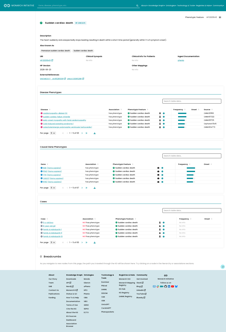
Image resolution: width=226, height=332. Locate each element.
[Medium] (161, 286)
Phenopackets (107, 312)
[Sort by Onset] (198, 109)
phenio (181, 60)
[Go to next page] (81, 133)
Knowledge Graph (157, 6)
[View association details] (163, 113)
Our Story (53, 279)
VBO (85, 301)
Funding (52, 297)
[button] (181, 113)
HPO (85, 290)
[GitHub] (165, 286)
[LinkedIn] (169, 286)
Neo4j (69, 286)
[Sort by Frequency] (184, 109)
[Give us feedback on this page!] (223, 267)
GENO (86, 305)
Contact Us (54, 290)
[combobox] (88, 5)
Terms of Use (72, 305)
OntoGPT (105, 304)
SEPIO (86, 309)
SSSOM (104, 293)
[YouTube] (172, 286)
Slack (139, 283)
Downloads (71, 279)
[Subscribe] (154, 286)
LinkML (104, 289)
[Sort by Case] (46, 218)
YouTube (141, 294)
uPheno (87, 286)
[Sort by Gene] (47, 164)
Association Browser (71, 324)
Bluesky (140, 297)
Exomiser (105, 282)
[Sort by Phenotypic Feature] (147, 109)
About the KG (72, 312)
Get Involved (142, 279)
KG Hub (122, 289)
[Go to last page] (86, 133)
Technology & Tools (186, 6)
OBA (85, 297)
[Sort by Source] (211, 109)
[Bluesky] (176, 286)
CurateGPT (106, 308)
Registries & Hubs (204, 6)
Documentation (73, 301)
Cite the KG (71, 309)
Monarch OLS (124, 279)
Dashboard (71, 320)
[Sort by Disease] (49, 109)
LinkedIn (140, 290)
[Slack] (158, 286)
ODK (103, 300)
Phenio (87, 294)
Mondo (87, 279)
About (144, 6)
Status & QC (71, 294)
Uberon (87, 283)
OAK (103, 297)
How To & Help (72, 297)
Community (218, 6)
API (67, 283)
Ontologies (171, 6)
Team (51, 283)
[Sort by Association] (120, 109)
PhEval (104, 286)
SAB (50, 286)
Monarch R (71, 290)
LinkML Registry (125, 296)
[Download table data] (94, 133)
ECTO (86, 312)
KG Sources (71, 316)
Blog (139, 286)
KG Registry (124, 292)
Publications (54, 294)
